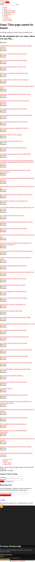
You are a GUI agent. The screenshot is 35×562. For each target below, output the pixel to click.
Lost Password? (9, 481)
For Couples (7, 18)
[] (17, 4)
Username (3, 477)
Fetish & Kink (8, 14)
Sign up (16, 503)
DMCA (6, 461)
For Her (6, 17)
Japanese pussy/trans (9, 10)
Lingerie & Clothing (9, 12)
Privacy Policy (8, 462)
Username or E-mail (5, 493)
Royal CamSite (8, 20)
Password (2, 479)
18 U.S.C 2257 (8, 459)
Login (2, 481)
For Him (6, 15)
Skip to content (4, 1)
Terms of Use (7, 464)
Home (5, 7)
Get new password (5, 495)
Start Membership (5, 559)
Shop (5, 9)
